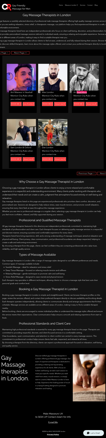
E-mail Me (53, 422)
